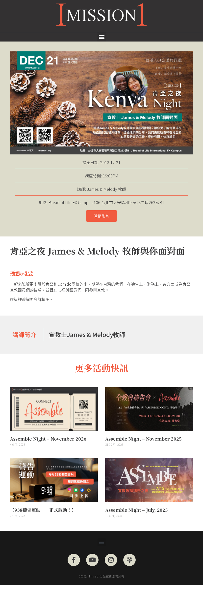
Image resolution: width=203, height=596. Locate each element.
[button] (101, 37)
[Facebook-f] (74, 560)
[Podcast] (129, 560)
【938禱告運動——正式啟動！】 (43, 510)
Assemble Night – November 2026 (48, 438)
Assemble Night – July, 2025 (136, 510)
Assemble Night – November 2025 (143, 438)
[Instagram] (111, 560)
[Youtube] (92, 560)
